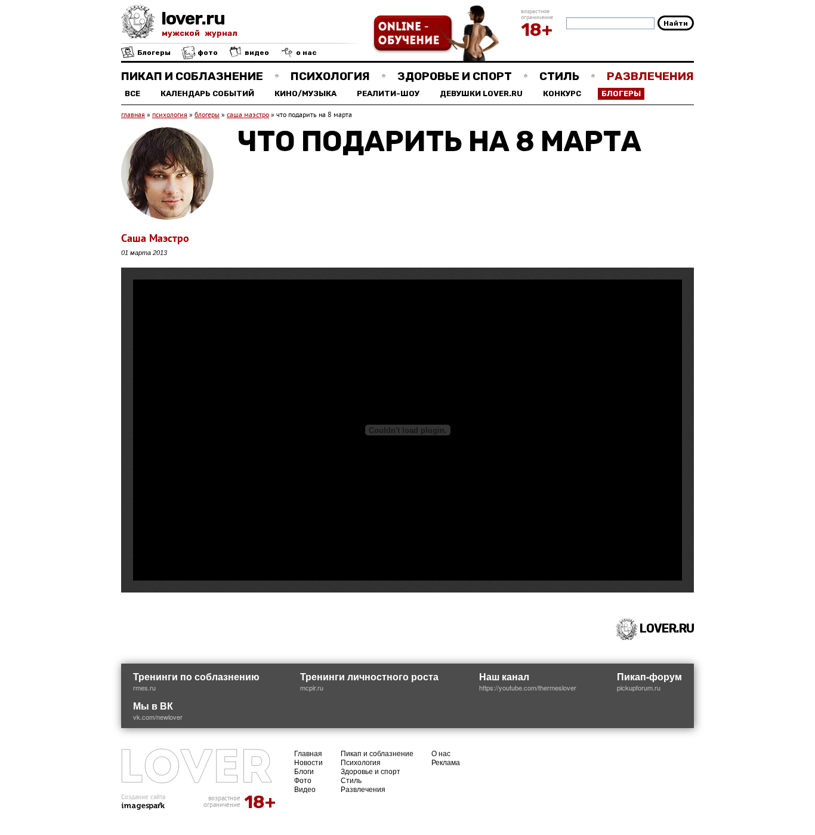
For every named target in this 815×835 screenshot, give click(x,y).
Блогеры (153, 52)
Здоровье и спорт (454, 76)
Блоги (304, 771)
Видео (305, 789)
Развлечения (650, 76)
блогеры (207, 115)
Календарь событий (207, 93)
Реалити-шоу (388, 93)
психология (169, 115)
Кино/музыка (305, 93)
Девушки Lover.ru (481, 93)
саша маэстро (248, 115)
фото (207, 52)
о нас (305, 52)
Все (132, 93)
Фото (302, 780)
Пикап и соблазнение (192, 76)
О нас (440, 753)
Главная (308, 753)
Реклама (445, 762)
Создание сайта (143, 797)
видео (256, 52)
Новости (308, 762)
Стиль (559, 76)
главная (133, 115)
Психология (330, 76)
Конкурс (562, 93)
